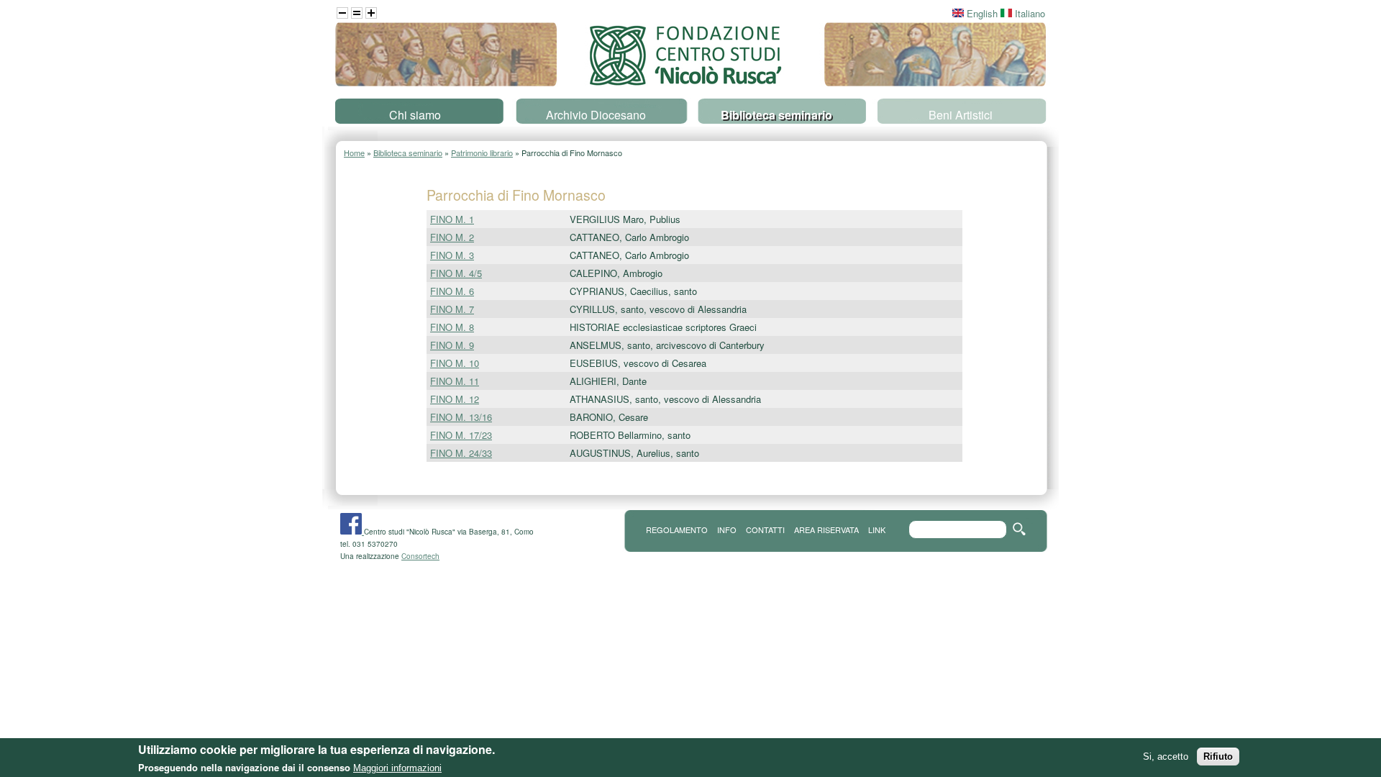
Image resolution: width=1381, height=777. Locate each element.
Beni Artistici (961, 114)
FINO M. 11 (454, 381)
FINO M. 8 (452, 327)
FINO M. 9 (452, 345)
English (981, 13)
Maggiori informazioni (397, 768)
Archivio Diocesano (596, 114)
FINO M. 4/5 (456, 273)
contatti (765, 529)
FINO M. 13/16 (461, 417)
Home (354, 152)
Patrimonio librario (482, 152)
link (876, 529)
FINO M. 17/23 (461, 435)
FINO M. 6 (452, 291)
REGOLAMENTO (677, 529)
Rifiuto (1218, 756)
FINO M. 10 (454, 363)
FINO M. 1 (452, 219)
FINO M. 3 (452, 255)
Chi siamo (415, 114)
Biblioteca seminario (776, 114)
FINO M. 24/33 (461, 453)
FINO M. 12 (454, 399)
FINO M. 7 (452, 309)
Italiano (1028, 13)
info (727, 529)
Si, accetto (1165, 756)
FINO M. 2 (452, 237)
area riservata (826, 529)
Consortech (420, 556)
